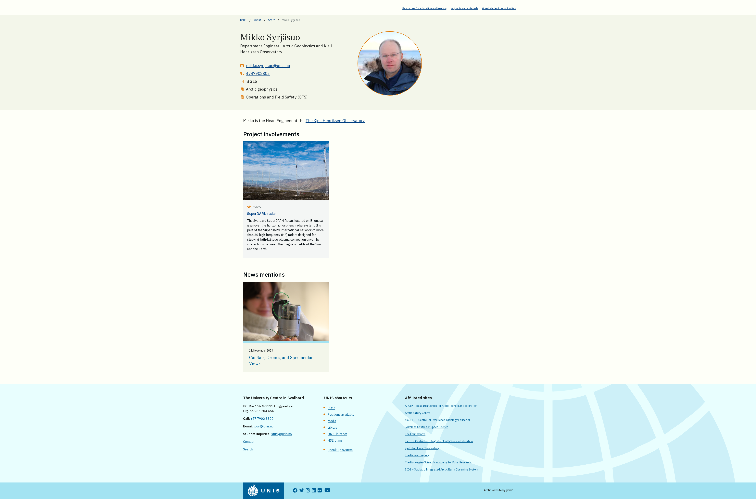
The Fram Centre (415, 434)
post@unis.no (263, 426)
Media (332, 421)
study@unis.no (281, 434)
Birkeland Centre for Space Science (426, 427)
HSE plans (335, 440)
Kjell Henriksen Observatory (422, 448)
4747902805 (258, 73)
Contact (248, 442)
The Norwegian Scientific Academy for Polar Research (438, 462)
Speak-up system (340, 450)
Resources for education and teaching (424, 8)
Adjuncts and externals (464, 8)
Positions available (341, 414)
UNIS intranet (337, 434)
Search (248, 449)
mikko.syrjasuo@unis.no (268, 65)
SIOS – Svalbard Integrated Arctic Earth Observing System (441, 469)
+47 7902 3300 (262, 419)
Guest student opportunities (499, 8)
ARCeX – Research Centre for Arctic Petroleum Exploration (441, 406)
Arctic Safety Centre (417, 413)
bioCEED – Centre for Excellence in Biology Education (438, 420)
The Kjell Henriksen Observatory (335, 120)
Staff (331, 408)
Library (332, 427)
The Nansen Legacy (417, 455)
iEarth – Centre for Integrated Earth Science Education (439, 441)
